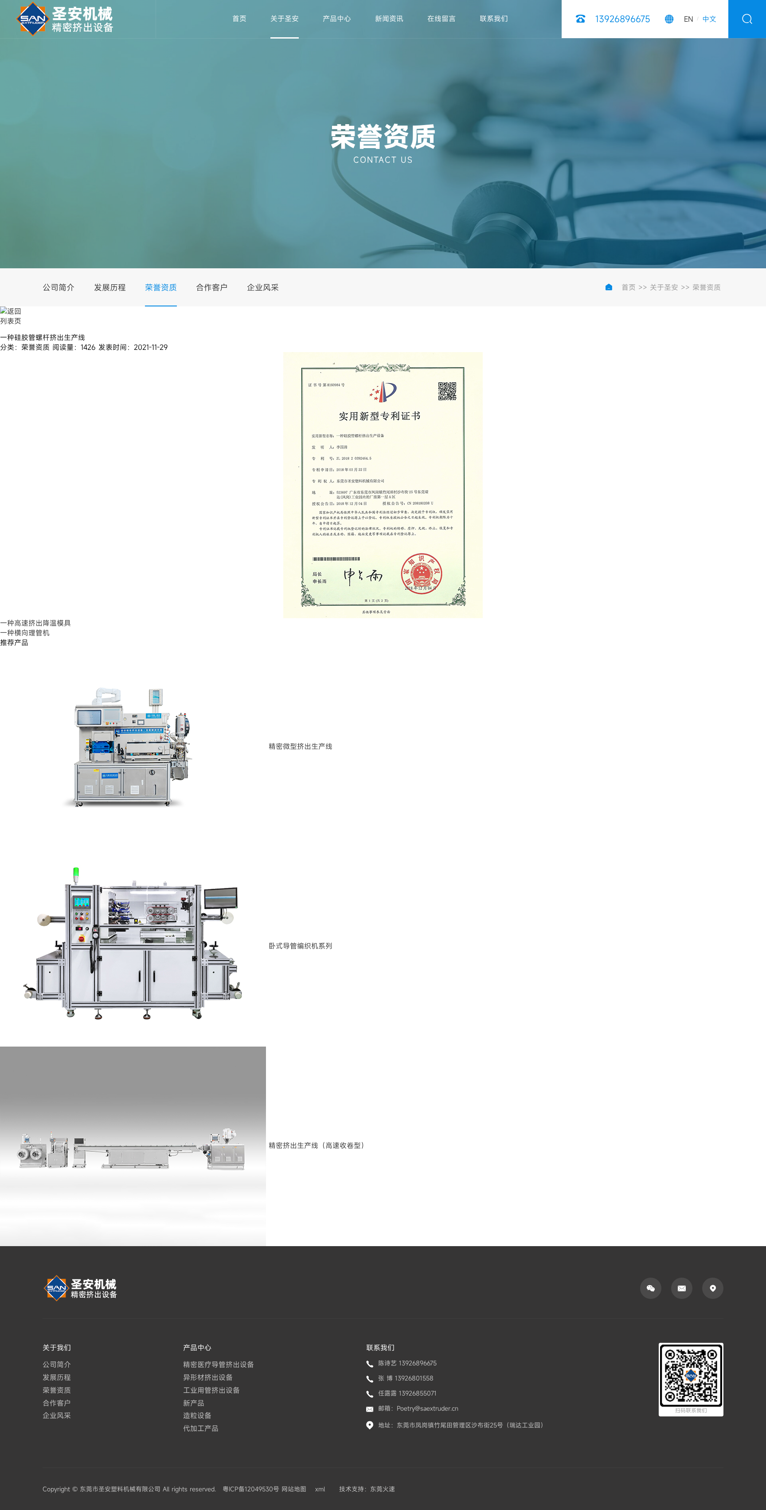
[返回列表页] (13, 319)
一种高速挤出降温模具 (35, 623)
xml (320, 1489)
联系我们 (494, 19)
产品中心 (337, 19)
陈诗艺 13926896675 (407, 1363)
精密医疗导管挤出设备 (218, 1364)
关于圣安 (284, 19)
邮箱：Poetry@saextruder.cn (418, 1408)
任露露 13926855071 (407, 1393)
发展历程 (110, 287)
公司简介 (58, 287)
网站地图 (293, 1489)
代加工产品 (201, 1428)
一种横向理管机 (25, 633)
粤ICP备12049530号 (251, 1489)
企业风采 (263, 287)
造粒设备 (197, 1415)
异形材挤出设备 (208, 1377)
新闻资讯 (389, 19)
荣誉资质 (161, 287)
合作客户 (212, 287)
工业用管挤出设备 (211, 1390)
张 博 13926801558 (406, 1378)
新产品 (193, 1403)
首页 (239, 19)
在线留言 (441, 19)
